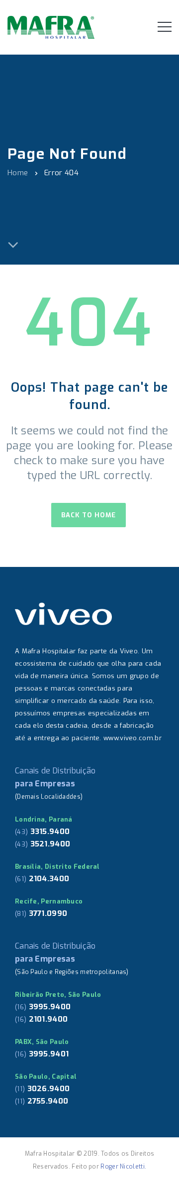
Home (17, 172)
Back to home (88, 515)
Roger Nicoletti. (123, 1167)
